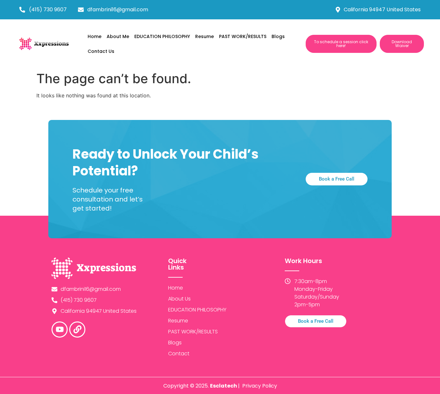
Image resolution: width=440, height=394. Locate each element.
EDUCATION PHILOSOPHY (162, 36)
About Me (118, 36)
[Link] (77, 329)
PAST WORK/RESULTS (242, 36)
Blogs (278, 36)
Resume (204, 36)
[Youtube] (60, 329)
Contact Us (101, 51)
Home (94, 36)
